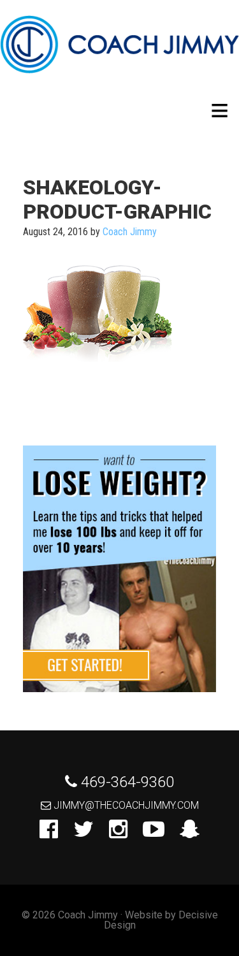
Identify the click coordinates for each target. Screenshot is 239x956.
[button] (219, 110)
